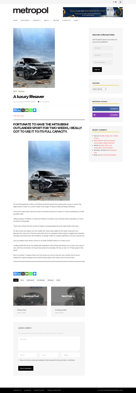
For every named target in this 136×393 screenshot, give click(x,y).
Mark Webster (99, 141)
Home (15, 20)
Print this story (18, 116)
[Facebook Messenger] (34, 110)
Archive (56, 20)
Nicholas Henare (29, 102)
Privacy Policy (39, 390)
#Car (22, 280)
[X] (23, 110)
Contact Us (66, 20)
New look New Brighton (108, 155)
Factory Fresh (21, 310)
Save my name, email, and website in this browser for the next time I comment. (47, 360)
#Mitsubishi (30, 280)
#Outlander (41, 280)
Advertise (27, 390)
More (76, 20)
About (46, 20)
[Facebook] (15, 110)
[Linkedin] (19, 110)
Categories (24, 20)
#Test (58, 280)
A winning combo (61, 310)
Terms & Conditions (54, 390)
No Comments (44, 102)
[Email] (27, 110)
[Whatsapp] (30, 110)
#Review (50, 280)
